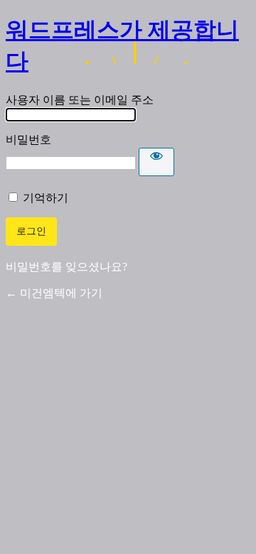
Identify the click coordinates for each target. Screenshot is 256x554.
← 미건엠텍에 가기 (54, 293)
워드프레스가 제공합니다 (122, 45)
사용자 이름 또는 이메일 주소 (80, 100)
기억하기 (45, 198)
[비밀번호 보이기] (156, 162)
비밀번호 (28, 140)
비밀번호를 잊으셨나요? (66, 267)
